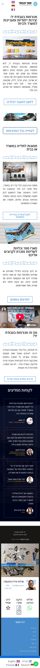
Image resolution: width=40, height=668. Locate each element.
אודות (34, 632)
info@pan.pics (18, 585)
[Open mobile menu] (3, 4)
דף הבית (33, 628)
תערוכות (33, 639)
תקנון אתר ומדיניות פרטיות (28, 651)
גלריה (34, 636)
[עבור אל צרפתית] (13, 10)
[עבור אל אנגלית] (13, 2)
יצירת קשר (33, 647)
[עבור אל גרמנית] (13, 6)
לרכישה (33, 643)
